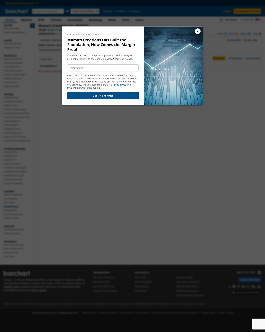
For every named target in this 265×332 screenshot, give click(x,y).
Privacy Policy (74, 87)
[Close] (198, 31)
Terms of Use (119, 84)
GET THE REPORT (103, 95)
